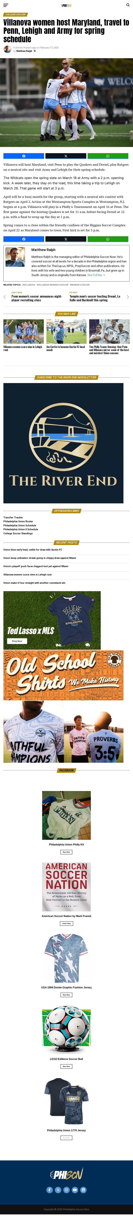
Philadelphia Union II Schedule (20, 529)
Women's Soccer (80, 285)
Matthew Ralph (24, 51)
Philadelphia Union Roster (18, 521)
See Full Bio (94, 275)
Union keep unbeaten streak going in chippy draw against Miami (39, 558)
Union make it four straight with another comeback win (34, 583)
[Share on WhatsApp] (108, 156)
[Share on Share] (23, 156)
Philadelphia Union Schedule (19, 525)
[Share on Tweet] (65, 156)
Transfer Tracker (13, 517)
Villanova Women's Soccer (53, 285)
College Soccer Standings (18, 533)
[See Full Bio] (104, 275)
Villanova (29, 285)
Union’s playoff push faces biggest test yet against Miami (35, 566)
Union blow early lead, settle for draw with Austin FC (32, 549)
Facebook (66, 770)
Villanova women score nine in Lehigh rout (27, 574)
